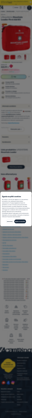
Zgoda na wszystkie (20, 221)
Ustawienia (10, 221)
